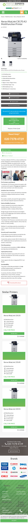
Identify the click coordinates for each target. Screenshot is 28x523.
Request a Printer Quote (14, 128)
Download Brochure (15, 282)
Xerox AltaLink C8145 (12, 362)
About (3, 508)
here (8, 517)
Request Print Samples (14, 97)
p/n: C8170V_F (4, 27)
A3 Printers (5, 493)
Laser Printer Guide (21, 493)
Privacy (4, 514)
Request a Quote (14, 101)
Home (2, 16)
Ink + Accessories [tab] (7, 153)
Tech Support (5, 510)
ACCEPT (14, 520)
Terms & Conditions (7, 512)
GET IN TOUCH (14, 451)
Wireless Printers (6, 499)
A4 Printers (5, 491)
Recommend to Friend (14, 93)
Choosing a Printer (20, 491)
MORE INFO (14, 333)
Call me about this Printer (15, 105)
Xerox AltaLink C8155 (12, 409)
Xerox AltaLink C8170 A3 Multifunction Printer (14, 22)
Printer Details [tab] (7, 150)
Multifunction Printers (5, 496)
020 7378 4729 (14, 1)
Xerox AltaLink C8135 (12, 315)
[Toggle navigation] (3, 12)
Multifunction (9, 16)
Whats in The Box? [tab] (8, 155)
